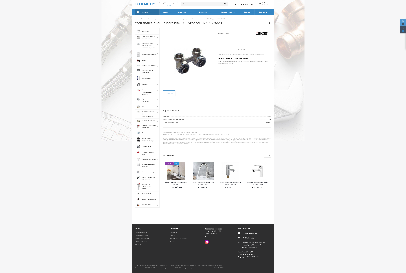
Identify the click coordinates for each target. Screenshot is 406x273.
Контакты (173, 232)
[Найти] (225, 4)
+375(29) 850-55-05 (245, 4)
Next (269, 156)
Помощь (138, 229)
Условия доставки (141, 235)
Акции (172, 241)
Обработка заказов (142, 238)
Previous (266, 156)
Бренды (138, 244)
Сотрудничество (141, 241)
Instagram (207, 242)
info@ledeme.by (248, 238)
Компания (174, 229)
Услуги (172, 235)
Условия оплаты (141, 232)
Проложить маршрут (165, 5)
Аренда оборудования (178, 238)
